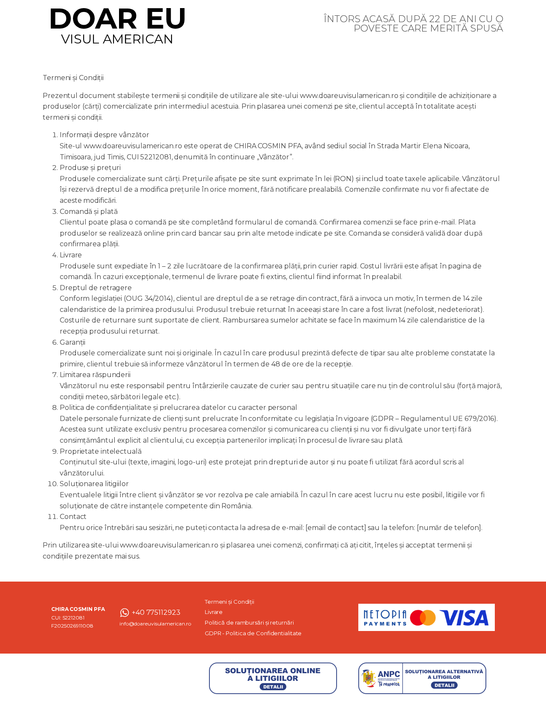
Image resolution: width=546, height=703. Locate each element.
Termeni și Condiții (229, 601)
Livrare (214, 611)
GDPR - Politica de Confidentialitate (253, 633)
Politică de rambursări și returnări (249, 622)
